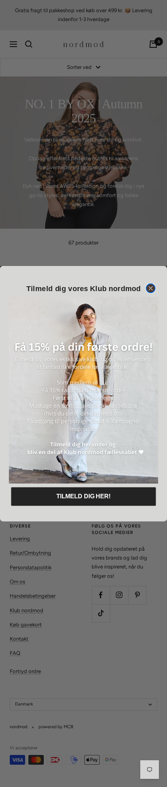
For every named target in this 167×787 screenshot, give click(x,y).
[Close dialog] (150, 288)
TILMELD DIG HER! (83, 496)
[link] (83, 390)
